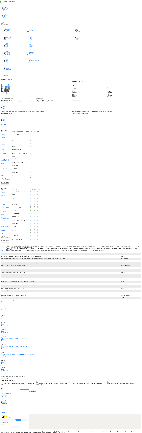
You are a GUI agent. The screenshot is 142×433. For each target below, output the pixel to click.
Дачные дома (5, 6)
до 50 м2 (6, 42)
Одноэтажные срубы (8, 38)
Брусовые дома (4, 396)
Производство (5, 17)
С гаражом (6, 60)
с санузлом (3, 108)
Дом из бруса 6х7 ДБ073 (4, 348)
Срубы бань (4, 10)
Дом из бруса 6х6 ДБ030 (5, 363)
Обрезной (6, 28)
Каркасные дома (5, 4)
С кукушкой (7, 62)
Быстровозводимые (32, 63)
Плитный (2, 250)
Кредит (4, 16)
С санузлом (6, 58)
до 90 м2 (6, 43)
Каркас (73, 86)
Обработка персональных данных (73, 431)
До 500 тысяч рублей (32, 32)
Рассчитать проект (5, 24)
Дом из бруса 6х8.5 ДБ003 (5, 325)
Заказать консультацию (76, 100)
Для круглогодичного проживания (34, 60)
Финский (30, 55)
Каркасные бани (5, 8)
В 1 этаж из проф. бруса (8, 36)
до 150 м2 (6, 46)
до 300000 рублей (7, 50)
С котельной (30, 44)
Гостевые (6, 75)
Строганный (7, 30)
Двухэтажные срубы (8, 37)
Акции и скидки (4, 404)
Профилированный (8, 29)
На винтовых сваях (8, 65)
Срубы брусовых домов (5, 399)
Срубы (77, 42)
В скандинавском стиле (8, 68)
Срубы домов (5, 9)
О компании (4, 14)
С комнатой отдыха (79, 35)
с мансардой (4, 104)
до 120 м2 (6, 45)
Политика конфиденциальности (63, 431)
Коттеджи (6, 74)
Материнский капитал (6, 15)
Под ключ (3, 122)
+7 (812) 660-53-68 (3, 393)
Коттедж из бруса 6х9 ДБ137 (5, 356)
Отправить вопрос (33, 391)
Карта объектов (4, 403)
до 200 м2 (6, 47)
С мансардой (7, 57)
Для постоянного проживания (80, 40)
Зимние (30, 62)
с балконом (3, 106)
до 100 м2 (6, 44)
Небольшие (30, 35)
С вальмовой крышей (8, 40)
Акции (4, 21)
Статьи (4, 22)
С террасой (6, 59)
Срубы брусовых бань (5, 401)
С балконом (30, 42)
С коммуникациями (31, 52)
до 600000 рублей (7, 53)
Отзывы (4, 20)
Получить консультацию (5, 242)
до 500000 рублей (7, 52)
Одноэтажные (31, 28)
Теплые (6, 73)
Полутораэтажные (7, 34)
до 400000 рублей (7, 51)
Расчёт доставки (5, 13)
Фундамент (3, 123)
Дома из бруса (5, 5)
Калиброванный (7, 32)
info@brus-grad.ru (3, 412)
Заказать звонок (8, 393)
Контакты (3, 23)
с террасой (3, 105)
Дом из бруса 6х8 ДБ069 (5, 332)
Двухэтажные (7, 35)
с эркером (3, 107)
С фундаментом (7, 66)
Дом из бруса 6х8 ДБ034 (5, 340)
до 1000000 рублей (8, 54)
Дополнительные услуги (5, 124)
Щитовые (30, 61)
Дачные (30, 59)
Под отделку (30, 58)
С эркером (6, 63)
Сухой (6, 31)
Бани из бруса (5, 7)
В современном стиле (8, 69)
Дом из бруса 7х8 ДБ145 (4, 370)
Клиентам (3, 12)
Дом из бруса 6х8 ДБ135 (4, 318)
